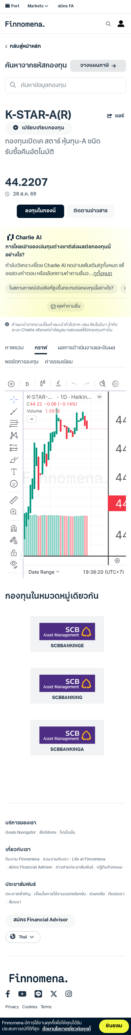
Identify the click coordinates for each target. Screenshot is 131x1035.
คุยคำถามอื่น (68, 306)
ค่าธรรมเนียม (59, 362)
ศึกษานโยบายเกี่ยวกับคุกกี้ (66, 1029)
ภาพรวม (14, 348)
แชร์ (119, 116)
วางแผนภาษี (94, 65)
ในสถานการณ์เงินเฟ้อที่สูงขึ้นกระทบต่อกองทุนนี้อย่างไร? (61, 288)
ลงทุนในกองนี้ (40, 211)
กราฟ (41, 348)
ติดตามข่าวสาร (90, 211)
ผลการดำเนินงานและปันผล (86, 348)
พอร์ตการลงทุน (21, 362)
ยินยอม (114, 1026)
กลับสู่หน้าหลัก (24, 46)
